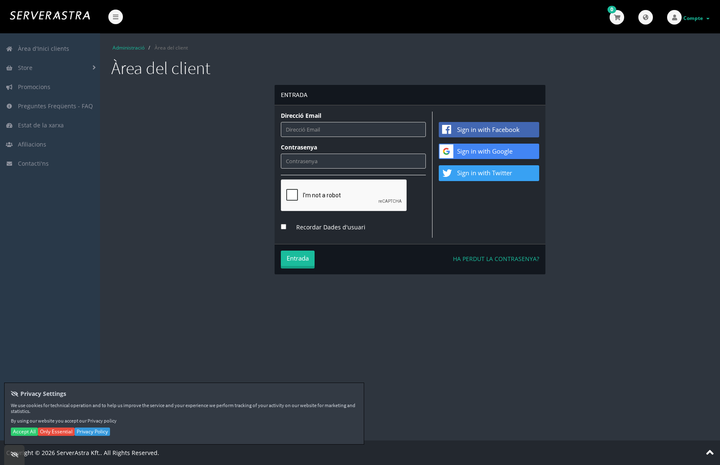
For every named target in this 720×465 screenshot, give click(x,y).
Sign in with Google (484, 151)
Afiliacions (30, 144)
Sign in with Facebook (488, 129)
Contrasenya (299, 147)
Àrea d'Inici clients (42, 48)
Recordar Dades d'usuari (330, 227)
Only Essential (56, 431)
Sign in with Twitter (484, 173)
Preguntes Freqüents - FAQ (54, 106)
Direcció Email (301, 115)
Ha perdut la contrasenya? (496, 259)
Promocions (32, 87)
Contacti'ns (32, 163)
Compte (694, 18)
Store (23, 68)
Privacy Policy (92, 431)
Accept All (24, 431)
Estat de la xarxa (39, 125)
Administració (128, 47)
